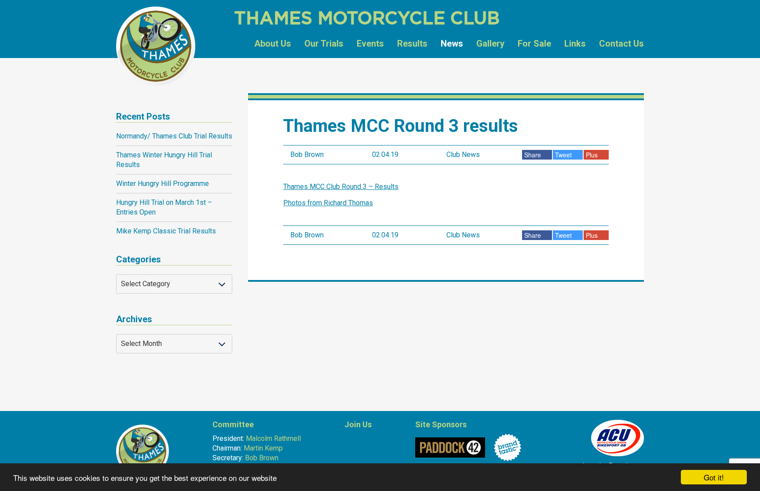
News (452, 43)
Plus (592, 154)
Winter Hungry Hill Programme (162, 183)
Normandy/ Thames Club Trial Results (174, 136)
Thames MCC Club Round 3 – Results (340, 186)
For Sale (534, 43)
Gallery (490, 43)
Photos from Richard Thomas (328, 203)
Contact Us (621, 43)
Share (533, 154)
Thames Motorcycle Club (155, 46)
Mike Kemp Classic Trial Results (166, 231)
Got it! (714, 477)
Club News (463, 154)
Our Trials (323, 43)
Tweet (564, 154)
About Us (272, 43)
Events (370, 43)
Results (412, 43)
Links (575, 43)
